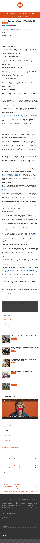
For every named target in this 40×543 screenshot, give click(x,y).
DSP (17, 503)
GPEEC (28, 503)
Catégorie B (15, 484)
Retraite (27, 489)
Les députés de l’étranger (6, 450)
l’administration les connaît (12, 83)
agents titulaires (34, 499)
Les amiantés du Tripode (6, 442)
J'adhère (8, 308)
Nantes (3, 489)
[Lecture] (3, 417)
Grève (30, 503)
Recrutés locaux (16, 297)
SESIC (27, 491)
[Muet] (35, 417)
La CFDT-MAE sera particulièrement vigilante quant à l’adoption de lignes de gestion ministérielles (20, 115)
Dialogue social (10, 297)
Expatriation (22, 503)
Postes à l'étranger (8, 489)
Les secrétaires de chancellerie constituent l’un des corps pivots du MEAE (15, 153)
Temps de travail (31, 491)
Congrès (31, 484)
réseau (11, 491)
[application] (20, 409)
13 (19, 465)
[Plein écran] (36, 417)
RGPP (30, 489)
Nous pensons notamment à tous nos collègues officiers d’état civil (17, 196)
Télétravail (36, 491)
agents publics (28, 499)
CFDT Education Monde (6, 440)
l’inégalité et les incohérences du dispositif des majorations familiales (18, 270)
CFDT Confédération (5, 437)
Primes (13, 505)
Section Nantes (24, 491)
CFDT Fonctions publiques (7, 435)
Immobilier (33, 503)
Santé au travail (20, 491)
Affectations (12, 499)
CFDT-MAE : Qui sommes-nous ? (8, 319)
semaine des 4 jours (19, 282)
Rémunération (6, 491)
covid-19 (33, 484)
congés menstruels (27, 282)
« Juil (3, 476)
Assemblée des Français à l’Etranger (8, 445)
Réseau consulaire (15, 491)
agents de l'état (24, 499)
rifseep (32, 489)
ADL (2, 499)
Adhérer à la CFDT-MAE (6, 326)
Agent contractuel (17, 482)
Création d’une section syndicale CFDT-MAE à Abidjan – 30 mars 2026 (21, 371)
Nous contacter (5, 324)
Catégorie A (10, 484)
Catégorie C (20, 484)
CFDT (20, 5)
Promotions (15, 489)
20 (19, 467)
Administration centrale (7, 499)
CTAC (3, 503)
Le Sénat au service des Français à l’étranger (10, 447)
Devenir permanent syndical (7, 329)
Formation (25, 503)
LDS (36, 486)
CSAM (36, 484)
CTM (6, 297)
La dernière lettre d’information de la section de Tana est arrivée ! (21, 383)
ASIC (5, 484)
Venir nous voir (4, 528)
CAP (7, 484)
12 (14, 465)
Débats (19, 503)
